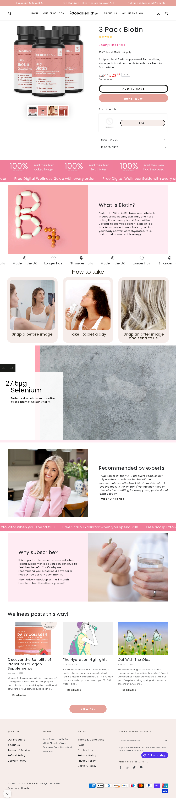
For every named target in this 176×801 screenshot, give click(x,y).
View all (88, 709)
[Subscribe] (166, 740)
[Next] (11, 368)
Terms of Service (19, 750)
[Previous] (4, 368)
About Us (14, 745)
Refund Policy (16, 755)
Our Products (16, 739)
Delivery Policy (17, 760)
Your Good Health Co (27, 783)
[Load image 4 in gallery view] (63, 111)
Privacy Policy (87, 760)
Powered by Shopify (18, 788)
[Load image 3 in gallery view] (53, 111)
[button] (10, 13)
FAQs (81, 745)
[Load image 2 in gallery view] (42, 111)
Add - (143, 123)
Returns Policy (87, 755)
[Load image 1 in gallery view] (32, 111)
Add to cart (134, 88)
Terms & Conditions (91, 739)
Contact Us (85, 750)
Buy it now (133, 99)
